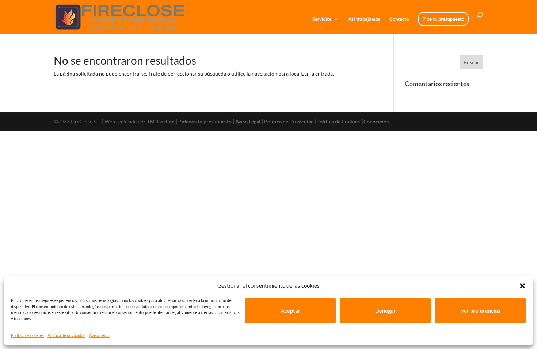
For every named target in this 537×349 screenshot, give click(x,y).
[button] (522, 285)
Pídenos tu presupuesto (205, 121)
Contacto (399, 19)
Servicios (322, 19)
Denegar (385, 310)
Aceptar (290, 310)
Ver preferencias (480, 310)
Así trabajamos (364, 19)
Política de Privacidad (289, 121)
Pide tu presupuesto (443, 19)
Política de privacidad (66, 335)
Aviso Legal (99, 335)
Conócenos (376, 121)
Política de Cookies (338, 121)
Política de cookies (27, 335)
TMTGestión (161, 121)
